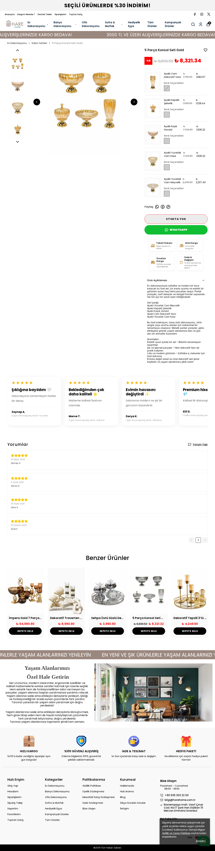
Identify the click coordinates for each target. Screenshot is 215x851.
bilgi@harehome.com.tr (180, 800)
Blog (122, 797)
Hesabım (12, 791)
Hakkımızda (127, 785)
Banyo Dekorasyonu (62, 24)
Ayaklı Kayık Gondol (170, 128)
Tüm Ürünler (152, 24)
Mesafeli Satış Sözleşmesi (98, 797)
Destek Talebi (45, 14)
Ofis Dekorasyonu (90, 24)
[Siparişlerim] (201, 24)
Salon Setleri (39, 43)
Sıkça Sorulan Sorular (133, 803)
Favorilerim (14, 814)
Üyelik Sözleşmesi (93, 791)
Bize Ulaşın (88, 808)
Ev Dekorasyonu (36, 24)
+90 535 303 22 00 (177, 795)
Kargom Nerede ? (26, 14)
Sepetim (12, 808)
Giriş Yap (12, 785)
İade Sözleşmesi (92, 803)
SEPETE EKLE (25, 631)
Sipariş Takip (15, 803)
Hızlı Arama (127, 791)
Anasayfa (10, 14)
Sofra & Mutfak (110, 24)
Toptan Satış (75, 14)
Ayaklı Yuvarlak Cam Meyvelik (172, 180)
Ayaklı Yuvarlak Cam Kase (172, 154)
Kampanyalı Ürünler (173, 24)
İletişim (124, 808)
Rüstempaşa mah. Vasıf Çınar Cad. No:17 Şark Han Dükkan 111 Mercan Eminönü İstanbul (183, 807)
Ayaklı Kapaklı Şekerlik (171, 101)
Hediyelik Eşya (134, 24)
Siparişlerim (60, 14)
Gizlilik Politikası (91, 785)
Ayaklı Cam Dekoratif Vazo (172, 75)
